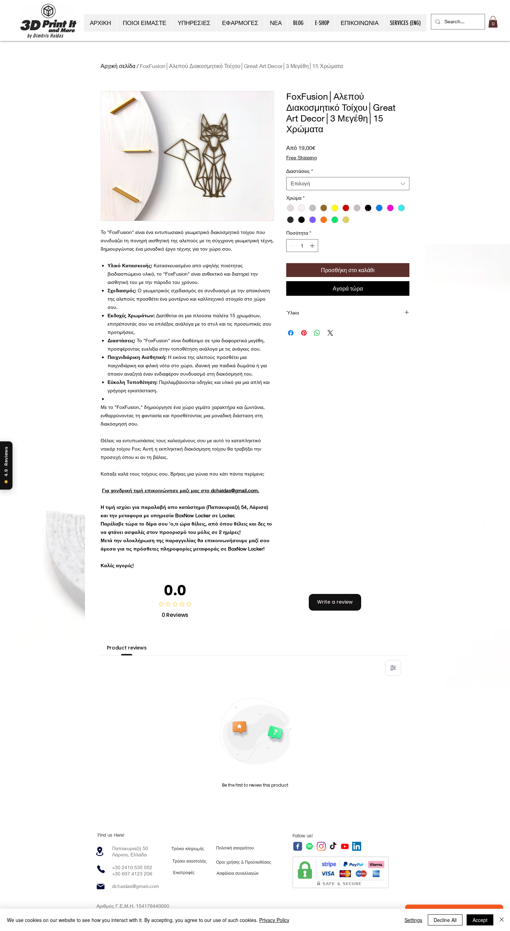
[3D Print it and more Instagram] (321, 846)
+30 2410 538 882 (132, 867)
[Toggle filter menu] (393, 668)
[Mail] (100, 886)
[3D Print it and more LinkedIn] (356, 846)
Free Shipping (301, 157)
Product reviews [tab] (127, 647)
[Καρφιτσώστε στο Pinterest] (304, 333)
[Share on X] (330, 333)
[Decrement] (291, 246)
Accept (480, 919)
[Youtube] (344, 846)
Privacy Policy (274, 919)
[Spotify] (309, 846)
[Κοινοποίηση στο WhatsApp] (317, 333)
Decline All (445, 919)
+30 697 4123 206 (132, 874)
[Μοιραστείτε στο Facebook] (291, 333)
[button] (493, 21)
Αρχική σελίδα (118, 65)
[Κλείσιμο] (502, 919)
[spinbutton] (302, 246)
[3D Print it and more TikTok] (333, 846)
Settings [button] (413, 919)
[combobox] (347, 183)
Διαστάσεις (299, 171)
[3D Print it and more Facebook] (297, 846)
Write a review (335, 601)
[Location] (99, 851)
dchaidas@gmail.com (135, 886)
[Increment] (312, 246)
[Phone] (100, 869)
